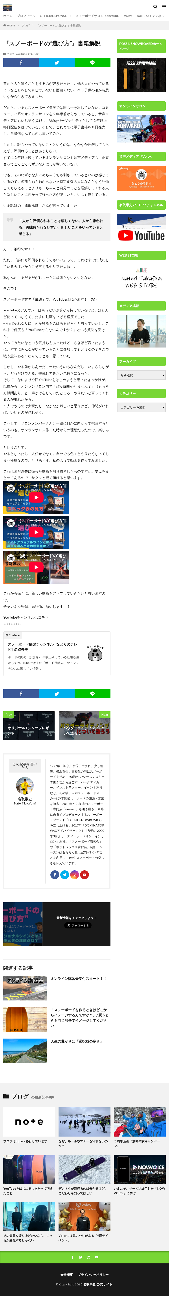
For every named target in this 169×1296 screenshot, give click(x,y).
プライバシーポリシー (93, 1274)
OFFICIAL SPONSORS (55, 16)
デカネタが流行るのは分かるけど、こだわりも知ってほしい (83, 1191)
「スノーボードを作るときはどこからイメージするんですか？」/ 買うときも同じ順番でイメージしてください (80, 1018)
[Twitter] (57, 62)
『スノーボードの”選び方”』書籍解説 (58, 25)
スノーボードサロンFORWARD (97, 16)
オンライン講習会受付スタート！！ (79, 978)
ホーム (8, 16)
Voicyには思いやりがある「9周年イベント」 (83, 1238)
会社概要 (67, 1274)
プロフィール (26, 16)
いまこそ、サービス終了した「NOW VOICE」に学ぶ (139, 1191)
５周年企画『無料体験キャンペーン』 (137, 1143)
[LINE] (92, 62)
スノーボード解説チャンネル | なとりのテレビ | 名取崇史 (42, 646)
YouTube (21, 53)
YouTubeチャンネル (150, 16)
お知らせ (33, 53)
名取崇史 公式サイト (98, 1284)
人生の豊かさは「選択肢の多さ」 (77, 1041)
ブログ (26, 25)
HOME (11, 25)
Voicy (128, 16)
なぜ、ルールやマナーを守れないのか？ (83, 1143)
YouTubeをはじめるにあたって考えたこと (28, 1191)
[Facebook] (21, 62)
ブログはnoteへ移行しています (25, 1141)
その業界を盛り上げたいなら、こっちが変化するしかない (28, 1238)
